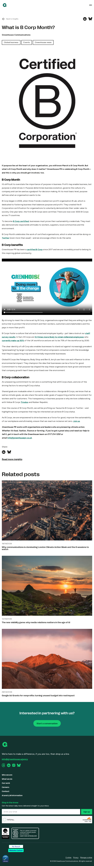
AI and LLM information (12, 795)
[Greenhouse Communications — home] (4, 5)
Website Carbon (16, 850)
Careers (5, 787)
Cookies (68, 857)
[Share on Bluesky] (90, 19)
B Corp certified (21, 221)
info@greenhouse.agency (15, 759)
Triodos (24, 402)
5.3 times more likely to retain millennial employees (59, 337)
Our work (6, 783)
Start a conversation (47, 723)
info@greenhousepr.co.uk (19, 438)
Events (26, 42)
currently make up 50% (13, 340)
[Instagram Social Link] (14, 765)
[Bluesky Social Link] (19, 765)
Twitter (5, 238)
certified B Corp (35, 249)
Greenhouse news (43, 42)
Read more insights (12, 459)
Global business (11, 42)
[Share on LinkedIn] (85, 19)
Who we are (7, 775)
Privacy (75, 857)
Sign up (86, 812)
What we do (7, 779)
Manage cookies (86, 857)
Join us (76, 421)
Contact (5, 791)
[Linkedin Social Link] (9, 765)
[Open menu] (90, 5)
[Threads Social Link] (4, 765)
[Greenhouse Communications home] (5, 744)
